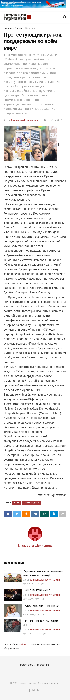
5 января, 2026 (32, 615)
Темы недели (31, 502)
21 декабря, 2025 (33, 634)
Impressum (43, 664)
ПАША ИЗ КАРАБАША (36, 590)
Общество (30, 28)
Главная (8, 28)
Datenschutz (26, 664)
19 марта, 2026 (32, 599)
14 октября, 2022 (53, 120)
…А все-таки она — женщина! (40, 605)
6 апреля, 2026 (32, 584)
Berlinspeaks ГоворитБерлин (45, 580)
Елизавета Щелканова (24, 120)
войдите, (24, 644)
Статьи (18, 28)
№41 (16, 502)
